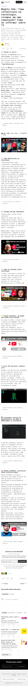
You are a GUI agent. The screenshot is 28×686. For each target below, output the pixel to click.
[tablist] (8, 594)
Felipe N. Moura (11, 634)
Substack (7, 683)
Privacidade (13, 674)
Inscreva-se (19, 2)
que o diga (8, 86)
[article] (14, 621)
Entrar (25, 2)
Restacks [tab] (12, 594)
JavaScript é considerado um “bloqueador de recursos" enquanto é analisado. (10, 621)
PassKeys (14, 322)
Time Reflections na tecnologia (10, 159)
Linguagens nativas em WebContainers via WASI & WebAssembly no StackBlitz (11, 419)
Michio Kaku (5, 90)
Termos (19, 674)
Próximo (22, 583)
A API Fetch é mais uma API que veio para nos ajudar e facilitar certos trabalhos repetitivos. (9, 632)
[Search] (25, 612)
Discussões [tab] (19, 612)
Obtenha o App (21, 679)
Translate (4, 6)
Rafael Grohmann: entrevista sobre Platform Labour (13, 471)
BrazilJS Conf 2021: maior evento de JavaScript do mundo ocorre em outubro (8, 642)
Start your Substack (9, 679)
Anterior (6, 583)
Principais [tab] (4, 612)
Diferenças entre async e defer (10, 617)
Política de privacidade (18, 567)
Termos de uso (23, 564)
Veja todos (5, 654)
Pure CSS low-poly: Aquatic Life (13, 366)
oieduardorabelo (12, 623)
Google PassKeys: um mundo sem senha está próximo (12, 316)
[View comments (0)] (7, 48)
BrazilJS (7, 43)
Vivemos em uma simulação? (14, 211)
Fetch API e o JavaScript (10, 629)
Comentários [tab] (5, 594)
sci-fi (3, 69)
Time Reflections (8, 64)
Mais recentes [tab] (11, 612)
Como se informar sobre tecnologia (11, 270)
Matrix (10, 67)
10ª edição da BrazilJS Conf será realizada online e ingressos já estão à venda (9, 646)
